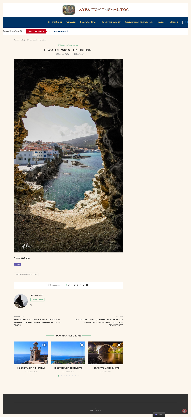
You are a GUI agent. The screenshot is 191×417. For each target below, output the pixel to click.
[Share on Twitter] (75, 285)
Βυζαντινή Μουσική (111, 22)
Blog (23, 40)
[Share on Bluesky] (84, 285)
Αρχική (16, 40)
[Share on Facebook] (72, 285)
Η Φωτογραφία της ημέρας (26, 274)
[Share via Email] (87, 285)
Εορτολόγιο (71, 22)
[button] (49, 31)
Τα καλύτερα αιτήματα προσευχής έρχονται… (74, 31)
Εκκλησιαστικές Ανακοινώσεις (139, 22)
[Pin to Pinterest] (77, 285)
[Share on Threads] (81, 285)
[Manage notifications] (184, 411)
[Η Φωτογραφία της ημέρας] (31, 352)
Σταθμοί (160, 22)
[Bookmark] (44, 345)
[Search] (186, 22)
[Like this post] (69, 285)
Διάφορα (174, 22)
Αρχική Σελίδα (55, 22)
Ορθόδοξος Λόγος (88, 22)
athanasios (36, 295)
